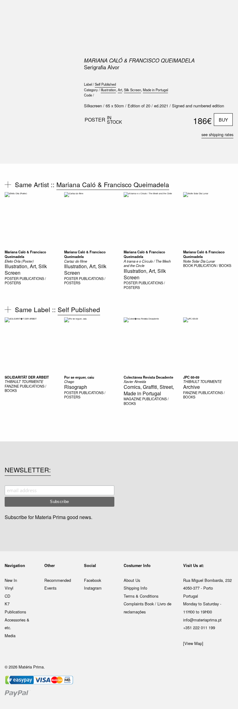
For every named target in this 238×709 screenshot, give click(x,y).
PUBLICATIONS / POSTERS (25, 281)
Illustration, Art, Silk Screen (26, 269)
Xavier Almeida (135, 381)
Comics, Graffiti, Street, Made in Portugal (149, 390)
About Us (132, 580)
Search (225, 31)
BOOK (188, 265)
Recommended (57, 580)
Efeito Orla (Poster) (19, 261)
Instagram (93, 588)
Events (50, 588)
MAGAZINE (132, 398)
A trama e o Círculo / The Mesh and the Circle (147, 263)
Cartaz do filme (75, 261)
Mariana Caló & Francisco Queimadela (139, 60)
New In (11, 580)
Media (10, 635)
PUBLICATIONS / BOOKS (25, 388)
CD (7, 596)
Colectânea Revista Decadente (148, 377)
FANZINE (12, 386)
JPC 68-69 (191, 377)
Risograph (75, 386)
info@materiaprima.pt (202, 620)
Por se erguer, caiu (79, 377)
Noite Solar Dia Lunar (199, 261)
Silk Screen (132, 89)
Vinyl (9, 588)
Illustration (108, 89)
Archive (191, 386)
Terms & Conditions (141, 596)
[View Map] (193, 643)
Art (120, 89)
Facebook (92, 580)
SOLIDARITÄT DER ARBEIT (27, 377)
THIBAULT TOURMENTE (24, 381)
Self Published (105, 84)
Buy (223, 119)
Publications (15, 612)
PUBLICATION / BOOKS (212, 265)
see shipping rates (217, 134)
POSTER (12, 278)
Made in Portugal (155, 89)
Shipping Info (135, 588)
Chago (69, 381)
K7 (7, 604)
